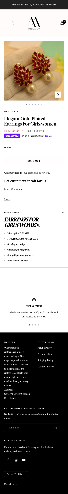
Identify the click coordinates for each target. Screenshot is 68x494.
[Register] (55, 428)
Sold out (34, 161)
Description (11, 212)
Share (7, 199)
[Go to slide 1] (26, 104)
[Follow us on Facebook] (8, 460)
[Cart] (62, 23)
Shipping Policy (45, 360)
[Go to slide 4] (35, 104)
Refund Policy (44, 347)
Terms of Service (45, 366)
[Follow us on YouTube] (24, 460)
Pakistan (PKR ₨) (14, 474)
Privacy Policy (44, 354)
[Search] (12, 23)
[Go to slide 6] (41, 104)
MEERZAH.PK (11, 112)
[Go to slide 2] (29, 104)
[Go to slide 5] (38, 104)
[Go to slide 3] (32, 104)
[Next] (62, 105)
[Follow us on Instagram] (16, 460)
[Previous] (5, 105)
